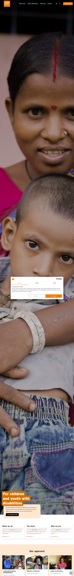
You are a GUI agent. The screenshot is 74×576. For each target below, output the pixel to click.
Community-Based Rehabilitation (9, 571)
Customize (36, 296)
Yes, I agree (53, 296)
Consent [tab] (19, 282)
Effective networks (33, 571)
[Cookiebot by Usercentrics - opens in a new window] (57, 279)
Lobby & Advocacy (56, 571)
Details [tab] (37, 282)
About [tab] (54, 282)
